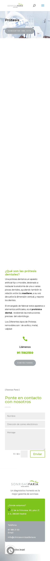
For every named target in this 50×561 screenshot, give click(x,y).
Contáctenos (25, 363)
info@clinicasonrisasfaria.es (22, 537)
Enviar (37, 454)
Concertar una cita (19, 31)
